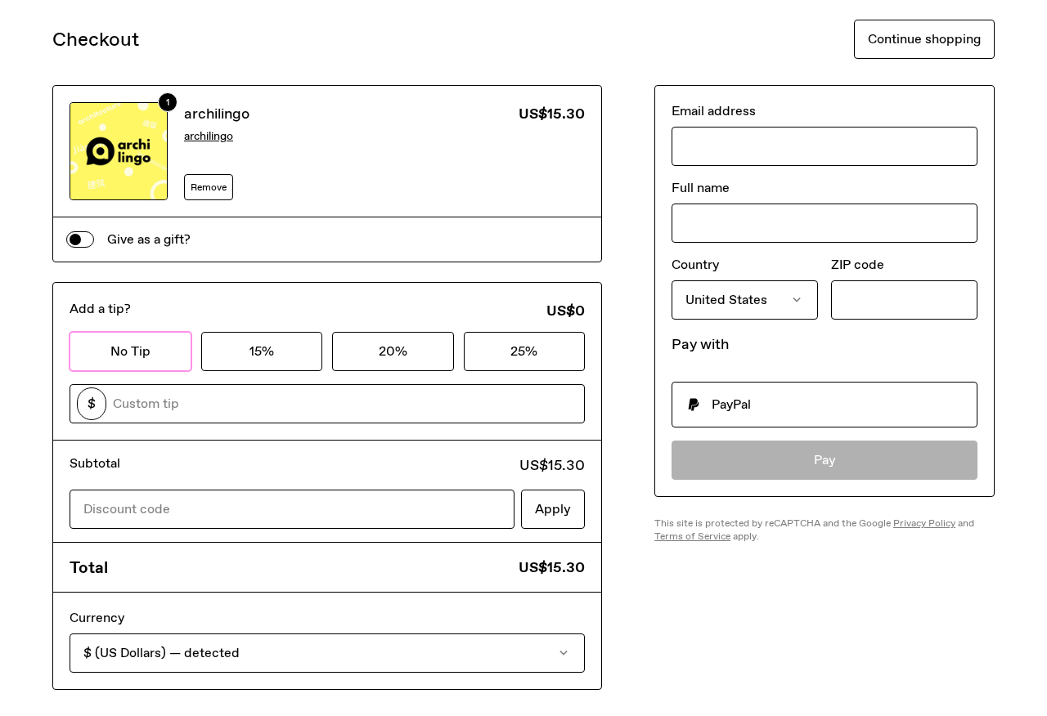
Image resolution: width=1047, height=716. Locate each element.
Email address (714, 111)
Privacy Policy (924, 523)
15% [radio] (261, 351)
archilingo (216, 114)
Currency (97, 617)
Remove (209, 187)
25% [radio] (523, 351)
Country (695, 264)
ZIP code (857, 264)
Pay (825, 460)
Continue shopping (924, 39)
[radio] (824, 404)
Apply (553, 509)
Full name (701, 187)
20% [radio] (393, 351)
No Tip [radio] (130, 351)
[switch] (80, 239)
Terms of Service (692, 536)
